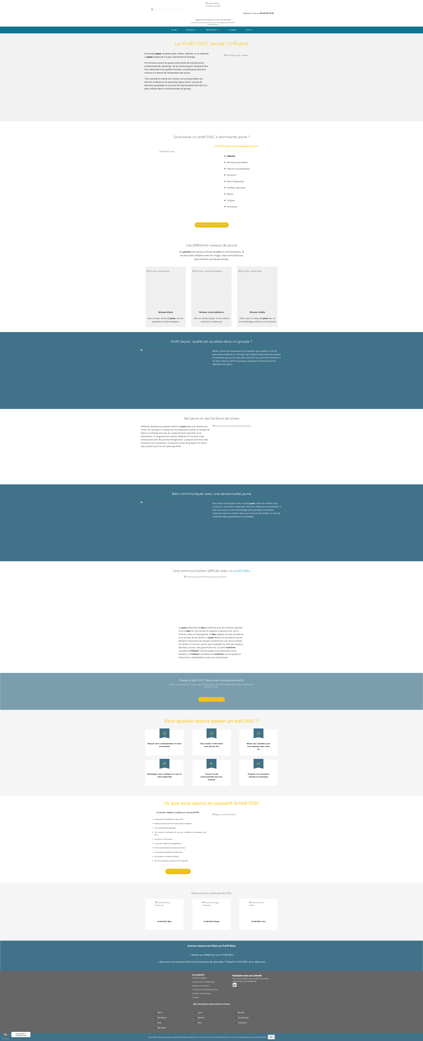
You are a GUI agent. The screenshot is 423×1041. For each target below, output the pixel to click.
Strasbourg (243, 1017)
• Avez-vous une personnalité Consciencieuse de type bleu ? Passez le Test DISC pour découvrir (211, 961)
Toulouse (242, 1022)
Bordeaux (161, 1017)
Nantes (201, 1017)
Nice (200, 1022)
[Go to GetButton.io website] (5, 1038)
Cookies (195, 997)
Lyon (200, 1012)
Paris (159, 1012)
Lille (159, 1022)
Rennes (241, 1012)
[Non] (420, 1037)
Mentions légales (199, 978)
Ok (271, 1037)
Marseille (161, 1027)
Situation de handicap (201, 993)
